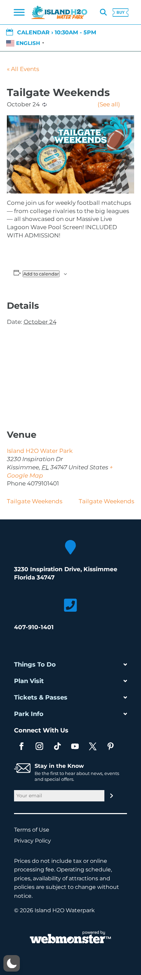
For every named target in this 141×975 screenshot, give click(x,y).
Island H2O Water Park (40, 450)
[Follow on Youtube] (74, 746)
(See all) (109, 104)
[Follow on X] (92, 746)
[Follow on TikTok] (57, 746)
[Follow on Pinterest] (110, 746)
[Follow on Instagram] (39, 746)
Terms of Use (35, 829)
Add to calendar (41, 274)
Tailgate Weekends (34, 501)
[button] (11, 963)
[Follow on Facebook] (21, 746)
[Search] (103, 12)
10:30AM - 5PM (75, 32)
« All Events (23, 69)
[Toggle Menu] (19, 12)
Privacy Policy (36, 840)
